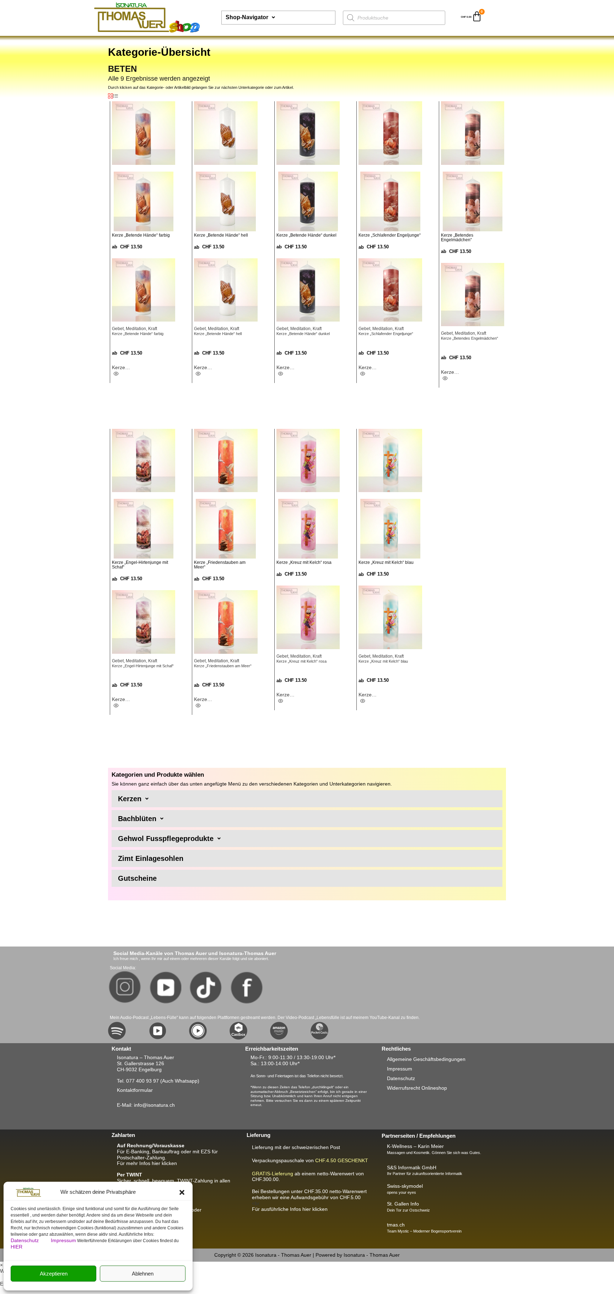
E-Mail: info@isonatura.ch (146, 1105)
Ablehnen (143, 1274)
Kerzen (129, 799)
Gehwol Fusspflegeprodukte (166, 838)
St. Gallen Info (403, 1204)
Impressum (63, 1240)
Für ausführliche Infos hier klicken (290, 1209)
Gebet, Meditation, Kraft (134, 328)
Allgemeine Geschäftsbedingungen (426, 1059)
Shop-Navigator (247, 17)
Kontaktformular (135, 1090)
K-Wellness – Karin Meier (415, 1146)
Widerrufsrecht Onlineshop (417, 1088)
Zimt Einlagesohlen (150, 858)
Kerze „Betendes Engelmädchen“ (469, 338)
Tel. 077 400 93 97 (138, 1081)
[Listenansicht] (115, 96)
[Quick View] (116, 373)
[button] (181, 1192)
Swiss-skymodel (405, 1186)
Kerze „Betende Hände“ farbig (137, 333)
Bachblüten (137, 819)
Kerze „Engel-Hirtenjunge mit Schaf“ (143, 666)
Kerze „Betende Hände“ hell (218, 333)
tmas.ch (396, 1225)
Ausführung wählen (455, 379)
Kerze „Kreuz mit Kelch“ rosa (301, 661)
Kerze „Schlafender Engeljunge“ (386, 333)
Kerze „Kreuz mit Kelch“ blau (383, 661)
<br (309, 1197)
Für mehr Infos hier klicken (147, 1163)
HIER (16, 1247)
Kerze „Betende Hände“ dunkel (303, 333)
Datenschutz (25, 1240)
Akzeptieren (54, 1274)
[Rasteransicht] (110, 96)
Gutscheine (137, 878)
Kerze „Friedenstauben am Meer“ (223, 666)
